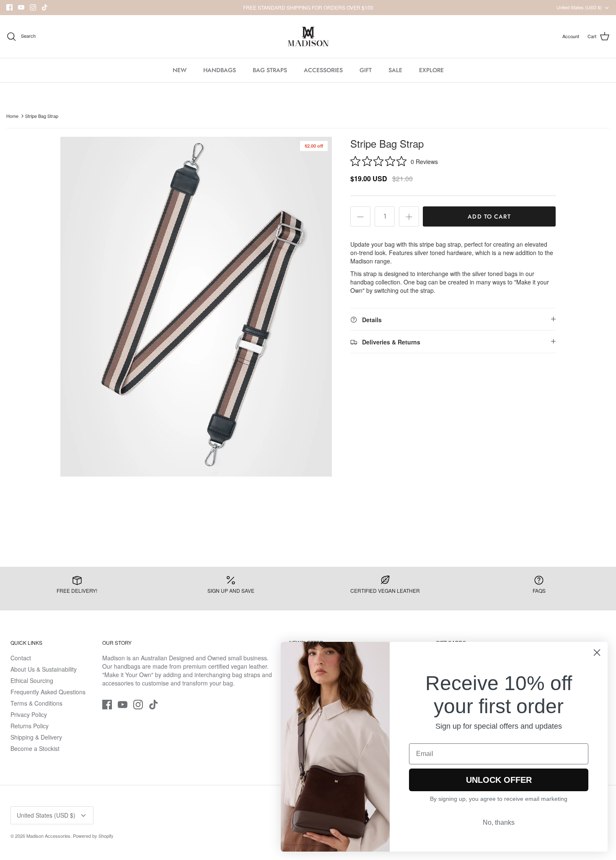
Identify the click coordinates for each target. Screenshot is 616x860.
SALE (395, 70)
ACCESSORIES (323, 70)
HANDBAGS (219, 70)
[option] (196, 307)
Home (12, 115)
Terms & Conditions (36, 703)
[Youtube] (21, 7)
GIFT (366, 70)
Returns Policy (29, 726)
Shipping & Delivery (36, 737)
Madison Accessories (48, 835)
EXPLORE (431, 70)
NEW (179, 70)
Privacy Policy (28, 714)
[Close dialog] (597, 652)
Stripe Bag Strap (41, 115)
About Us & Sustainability (43, 669)
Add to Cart (489, 216)
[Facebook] (9, 7)
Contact (20, 658)
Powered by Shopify (93, 835)
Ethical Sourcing (31, 680)
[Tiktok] (44, 7)
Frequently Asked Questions (47, 692)
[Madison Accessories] (308, 36)
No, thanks (499, 822)
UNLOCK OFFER (499, 779)
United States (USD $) (579, 7)
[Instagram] (33, 7)
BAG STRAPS (270, 70)
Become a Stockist (35, 748)
